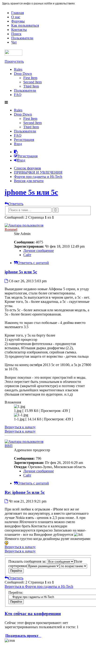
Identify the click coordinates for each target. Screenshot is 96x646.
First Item (30, 78)
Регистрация (24, 140)
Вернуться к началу (20, 427)
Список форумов (27, 168)
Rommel (11, 229)
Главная (17, 13)
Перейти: (15, 593)
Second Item (32, 82)
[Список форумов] (13, 54)
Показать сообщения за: (27, 561)
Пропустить (14, 61)
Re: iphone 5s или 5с (25, 492)
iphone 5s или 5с (31, 192)
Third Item (31, 86)
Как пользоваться (25, 25)
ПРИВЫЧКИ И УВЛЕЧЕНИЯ (38, 172)
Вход (18, 144)
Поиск (16, 34)
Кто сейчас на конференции (33, 613)
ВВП (9, 446)
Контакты (19, 30)
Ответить (15, 204)
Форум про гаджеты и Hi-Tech (38, 177)
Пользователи (22, 38)
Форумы (18, 21)
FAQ (17, 95)
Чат (14, 42)
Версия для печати (29, 181)
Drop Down (23, 74)
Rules (18, 69)
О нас (15, 17)
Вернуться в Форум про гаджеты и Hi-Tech (39, 586)
